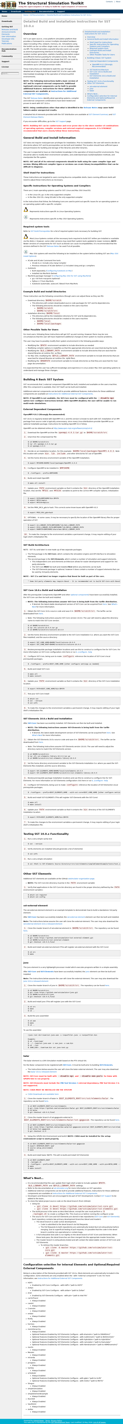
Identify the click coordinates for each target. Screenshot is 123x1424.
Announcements (9, 32)
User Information (9, 36)
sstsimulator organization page (81, 879)
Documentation (46, 11)
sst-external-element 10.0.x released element (42, 924)
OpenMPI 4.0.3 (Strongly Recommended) (102, 65)
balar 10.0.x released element (44, 1072)
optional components (80, 595)
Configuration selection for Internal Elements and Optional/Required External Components (102, 98)
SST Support (61, 121)
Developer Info (8, 39)
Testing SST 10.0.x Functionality (100, 81)
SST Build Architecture (99, 70)
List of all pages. (99, 1422)
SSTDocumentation (37, 15)
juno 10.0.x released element (35, 981)
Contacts (109, 2)
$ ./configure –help (84, 652)
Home (4, 11)
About (118, 2)
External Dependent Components (104, 61)
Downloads (16, 11)
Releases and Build (10, 29)
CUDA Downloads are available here (43, 1094)
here (105, 604)
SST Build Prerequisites (40, 231)
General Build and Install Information (103, 39)
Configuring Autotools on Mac (59, 271)
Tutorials (5, 41)
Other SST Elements (95, 83)
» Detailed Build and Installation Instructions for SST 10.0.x (68, 15)
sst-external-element (98, 86)
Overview (91, 37)
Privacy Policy (56, 1420)
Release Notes (37, 98)
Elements (6, 34)
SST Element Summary (98, 114)
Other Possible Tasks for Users (102, 55)
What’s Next (37, 735)
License (5, 67)
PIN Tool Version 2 (69, 1083)
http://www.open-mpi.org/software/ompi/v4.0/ (73, 428)
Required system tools (99, 48)
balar (92, 91)
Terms (47, 1420)
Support (61, 11)
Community (7, 56)
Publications (7, 43)
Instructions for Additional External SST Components (70, 394)
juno (91, 89)
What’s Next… (93, 94)
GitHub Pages (38, 1420)
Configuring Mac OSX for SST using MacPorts (71, 276)
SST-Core (99, 1217)
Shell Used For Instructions (101, 42)
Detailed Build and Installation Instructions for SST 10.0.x (97, 33)
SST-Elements (113, 1217)
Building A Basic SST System (99, 58)
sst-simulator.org (61, 1188)
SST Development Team (60, 1422)
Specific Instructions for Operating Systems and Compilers (104, 45)
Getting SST (30, 11)
